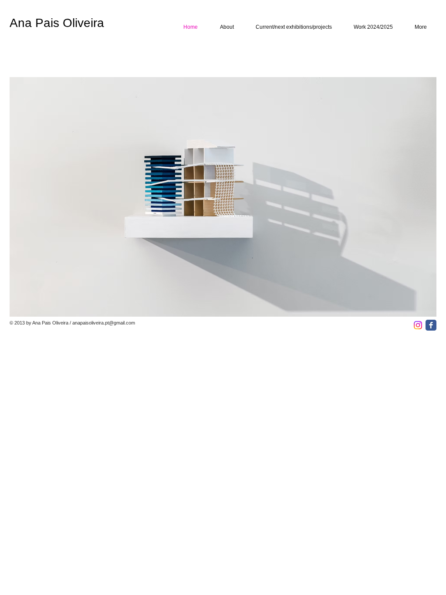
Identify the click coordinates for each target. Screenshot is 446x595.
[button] (223, 197)
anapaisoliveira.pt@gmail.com (103, 322)
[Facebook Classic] (431, 325)
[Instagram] (417, 325)
